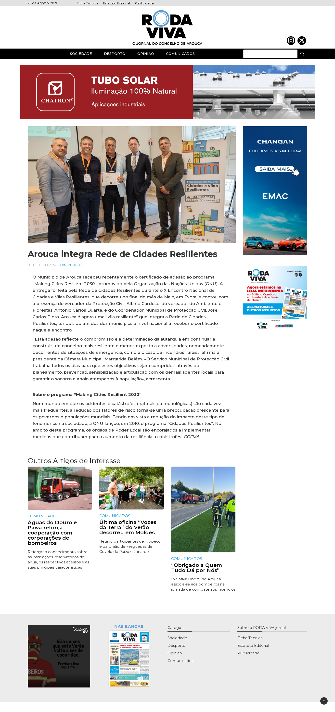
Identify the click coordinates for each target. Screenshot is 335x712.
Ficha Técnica (87, 3)
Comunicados (180, 53)
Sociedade (81, 53)
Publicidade (144, 3)
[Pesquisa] (302, 54)
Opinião (145, 53)
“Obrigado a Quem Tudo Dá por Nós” (196, 567)
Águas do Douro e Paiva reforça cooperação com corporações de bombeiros (52, 532)
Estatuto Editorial (116, 3)
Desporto (114, 53)
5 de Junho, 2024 (43, 265)
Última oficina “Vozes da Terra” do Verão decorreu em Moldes (127, 527)
